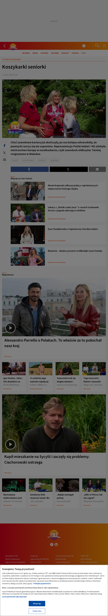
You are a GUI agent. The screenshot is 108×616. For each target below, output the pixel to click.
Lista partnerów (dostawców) (14, 597)
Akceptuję (37, 603)
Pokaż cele (37, 611)
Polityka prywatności (42, 583)
